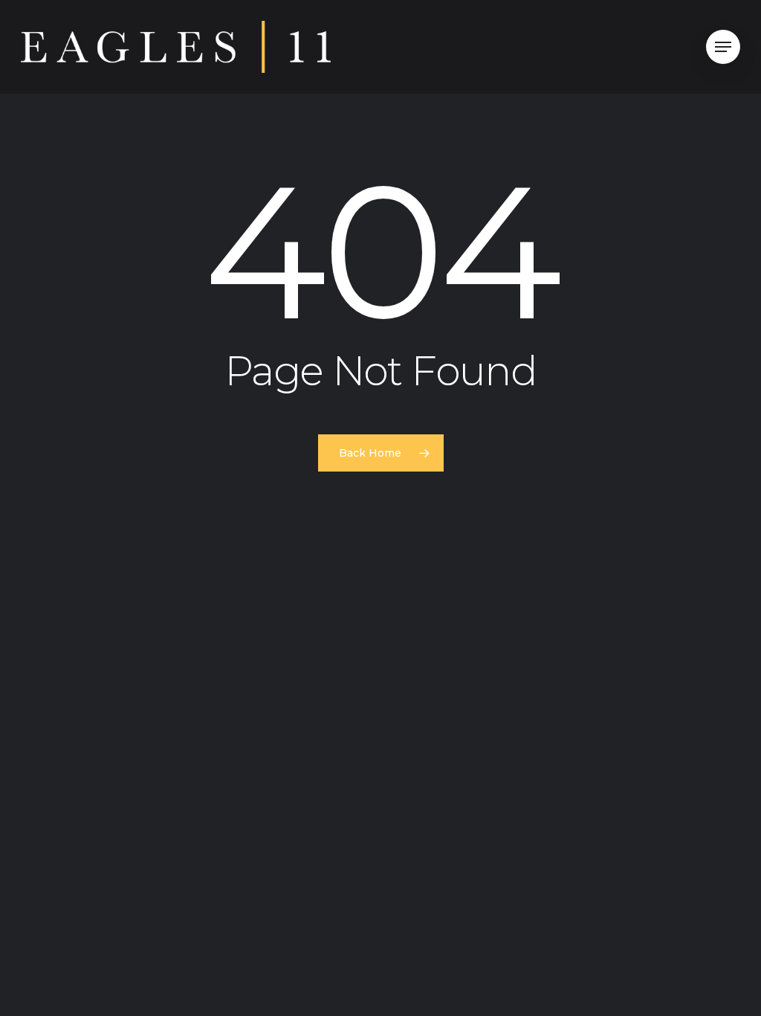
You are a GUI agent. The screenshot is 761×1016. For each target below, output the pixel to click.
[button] (723, 47)
